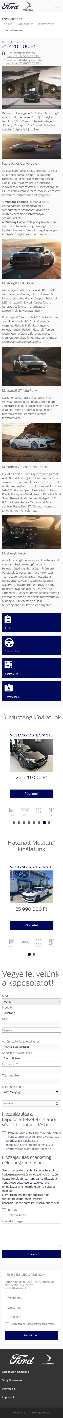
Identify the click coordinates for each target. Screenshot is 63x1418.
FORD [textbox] (7, 1001)
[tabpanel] (31, 774)
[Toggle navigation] (47, 6)
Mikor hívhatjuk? (13, 1086)
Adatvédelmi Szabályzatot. (40, 1324)
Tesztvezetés (45, 24)
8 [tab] (49, 819)
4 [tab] (29, 819)
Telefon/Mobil (17, 1215)
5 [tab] (34, 819)
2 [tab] (19, 819)
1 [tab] (14, 819)
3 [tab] (24, 819)
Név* (5, 1019)
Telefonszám (10, 1075)
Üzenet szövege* (13, 1221)
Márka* (7, 996)
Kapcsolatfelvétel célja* (18, 1053)
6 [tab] (39, 819)
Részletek (32, 793)
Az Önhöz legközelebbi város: (21, 1041)
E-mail (12, 1209)
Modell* (7, 1007)
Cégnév (7, 1030)
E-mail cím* (10, 1064)
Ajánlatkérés (25, 24)
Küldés (32, 1254)
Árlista (8, 24)
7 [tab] (44, 819)
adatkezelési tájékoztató (22, 1140)
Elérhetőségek (13, 30)
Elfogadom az (33, 1324)
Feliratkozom (31, 1335)
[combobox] (31, 1001)
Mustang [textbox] (9, 1013)
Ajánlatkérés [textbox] (12, 1058)
